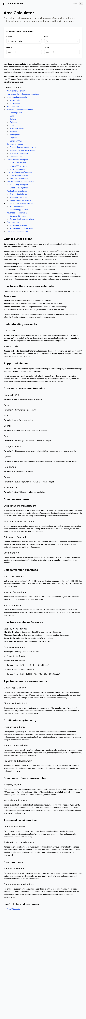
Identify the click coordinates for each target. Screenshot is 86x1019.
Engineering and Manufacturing (23, 147)
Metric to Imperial (17, 169)
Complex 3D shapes (18, 216)
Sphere (13, 119)
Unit (46, 37)
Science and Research (19, 153)
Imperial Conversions (18, 166)
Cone (12, 125)
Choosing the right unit (19, 188)
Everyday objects (17, 206)
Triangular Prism (17, 128)
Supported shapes (14, 106)
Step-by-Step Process (19, 175)
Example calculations (19, 178)
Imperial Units (16, 103)
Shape (9, 37)
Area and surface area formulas (20, 109)
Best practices (13, 222)
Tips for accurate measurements (20, 181)
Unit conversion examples (17, 160)
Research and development (21, 200)
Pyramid (13, 131)
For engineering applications (22, 228)
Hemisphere (15, 134)
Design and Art (16, 156)
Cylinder (13, 122)
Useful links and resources (18, 231)
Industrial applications (19, 210)
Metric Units (15, 100)
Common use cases (15, 144)
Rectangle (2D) (16, 113)
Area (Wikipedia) (13, 909)
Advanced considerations (17, 213)
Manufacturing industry (19, 197)
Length (9, 47)
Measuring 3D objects (19, 185)
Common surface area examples (20, 203)
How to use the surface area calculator (23, 94)
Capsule (13, 138)
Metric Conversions (18, 163)
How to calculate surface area (19, 172)
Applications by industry (17, 191)
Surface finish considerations (22, 219)
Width (46, 47)
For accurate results (18, 225)
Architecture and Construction (22, 150)
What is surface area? (16, 91)
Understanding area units (17, 97)
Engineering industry (18, 194)
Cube (12, 116)
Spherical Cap (16, 141)
